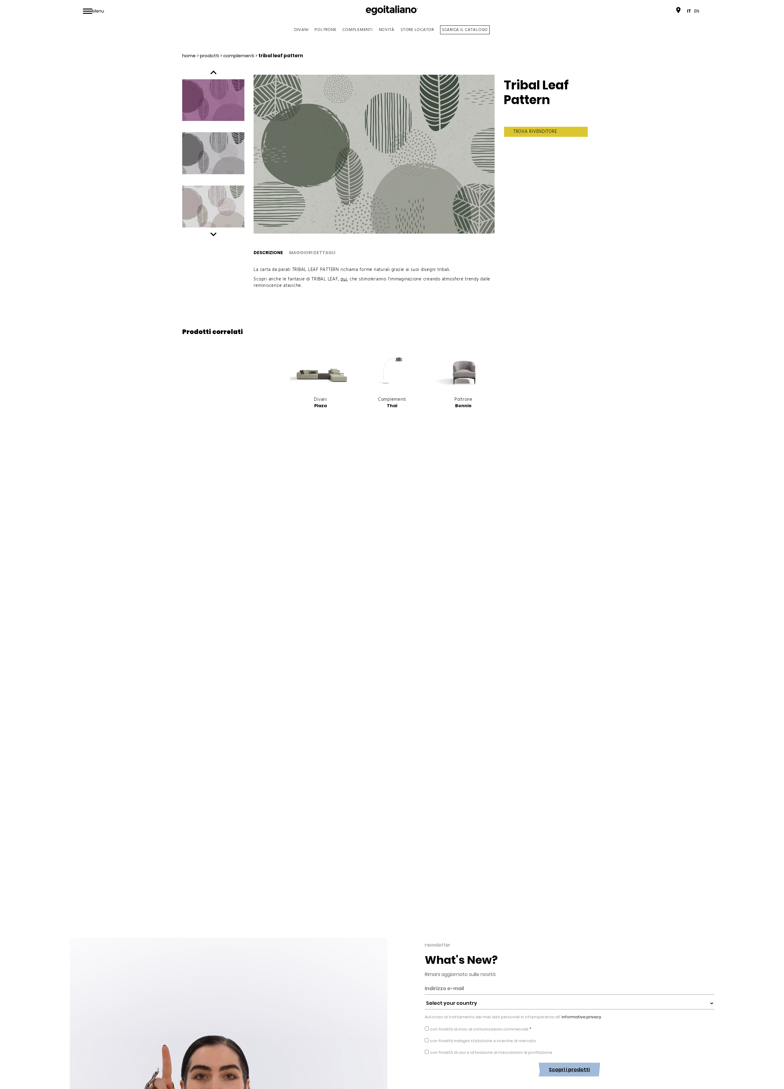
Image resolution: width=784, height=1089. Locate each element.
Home (189, 55)
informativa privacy (581, 1017)
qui (344, 279)
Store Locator (417, 29)
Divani (301, 29)
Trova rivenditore (535, 131)
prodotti (209, 55)
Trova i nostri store (653, 11)
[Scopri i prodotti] (569, 1081)
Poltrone (325, 29)
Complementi (357, 29)
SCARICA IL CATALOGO (465, 29)
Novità (387, 29)
